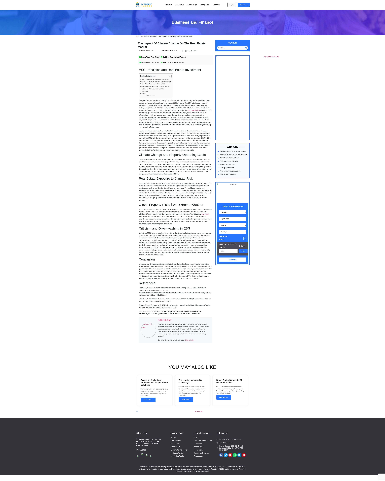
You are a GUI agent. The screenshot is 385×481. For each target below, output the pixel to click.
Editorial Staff (153, 95)
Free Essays (179, 5)
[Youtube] (230, 455)
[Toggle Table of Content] (169, 76)
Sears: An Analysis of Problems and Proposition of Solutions (154, 382)
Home (140, 36)
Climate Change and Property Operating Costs (156, 81)
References (145, 94)
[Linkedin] (239, 455)
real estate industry (194, 110)
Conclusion (144, 91)
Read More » (148, 400)
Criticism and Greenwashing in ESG (152, 89)
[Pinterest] (244, 455)
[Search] (246, 48)
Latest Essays (192, 5)
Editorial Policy (189, 340)
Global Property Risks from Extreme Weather (155, 86)
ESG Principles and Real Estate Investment (155, 79)
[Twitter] (226, 455)
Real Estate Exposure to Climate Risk (153, 84)
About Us (168, 5)
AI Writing (216, 5)
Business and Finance (150, 36)
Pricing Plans (205, 5)
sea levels (205, 214)
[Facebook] (221, 455)
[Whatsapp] (235, 455)
